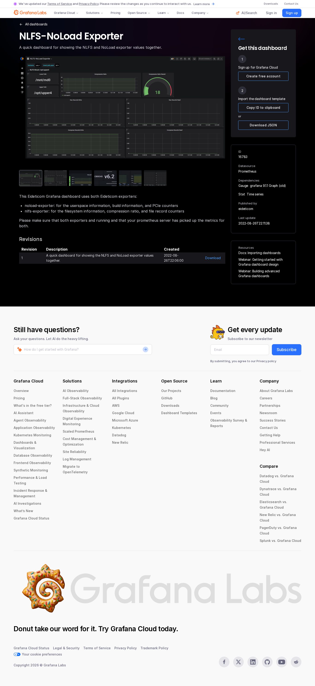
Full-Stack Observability (82, 398)
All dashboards (36, 24)
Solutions (93, 13)
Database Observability (33, 455)
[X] (238, 662)
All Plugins (120, 398)
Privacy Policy (88, 4)
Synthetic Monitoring (31, 470)
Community (219, 405)
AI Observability (76, 391)
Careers (266, 398)
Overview (21, 391)
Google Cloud (123, 413)
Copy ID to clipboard (263, 107)
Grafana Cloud (64, 13)
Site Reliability (74, 452)
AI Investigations (27, 503)
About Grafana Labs (276, 391)
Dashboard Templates (179, 413)
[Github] (267, 662)
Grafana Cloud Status (31, 518)
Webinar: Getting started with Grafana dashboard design (260, 262)
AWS (115, 405)
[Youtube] (281, 662)
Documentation (222, 391)
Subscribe (287, 349)
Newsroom (268, 413)
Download (213, 258)
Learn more (201, 4)
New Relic (120, 442)
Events (215, 413)
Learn (162, 13)
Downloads (170, 405)
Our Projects (171, 391)
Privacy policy (266, 361)
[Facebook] (224, 662)
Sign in (271, 13)
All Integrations (124, 391)
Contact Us (269, 428)
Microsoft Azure (125, 420)
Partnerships (270, 405)
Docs (180, 13)
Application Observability (34, 428)
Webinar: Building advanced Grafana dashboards (259, 273)
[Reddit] (296, 662)
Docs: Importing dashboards (259, 253)
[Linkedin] (252, 662)
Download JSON (263, 125)
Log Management (77, 459)
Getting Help (270, 435)
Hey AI (265, 450)
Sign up (292, 13)
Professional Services (277, 442)
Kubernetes (121, 428)
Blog (213, 398)
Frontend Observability (32, 463)
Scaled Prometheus (78, 431)
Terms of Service (59, 4)
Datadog (119, 435)
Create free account (263, 76)
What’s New (23, 511)
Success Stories (273, 420)
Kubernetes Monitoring (32, 435)
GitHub (166, 398)
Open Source (137, 13)
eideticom (245, 209)
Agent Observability (30, 420)
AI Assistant (23, 413)
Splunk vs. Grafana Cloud (280, 541)
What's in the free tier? (33, 405)
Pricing (115, 13)
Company (198, 13)
